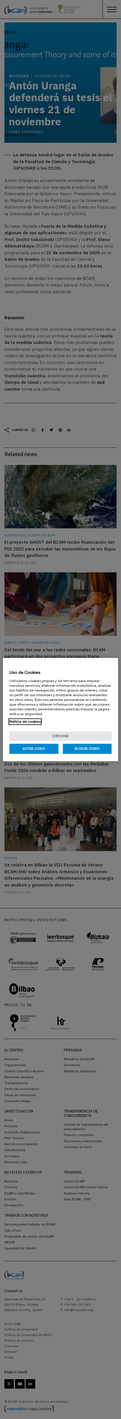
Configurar (60, 736)
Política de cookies (25, 721)
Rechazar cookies (87, 748)
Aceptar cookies (34, 748)
